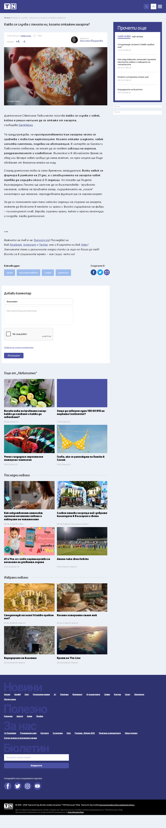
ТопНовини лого (10, 6)
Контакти (45, 733)
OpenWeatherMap (76, 812)
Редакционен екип (28, 733)
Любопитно (139, 694)
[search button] (146, 6)
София (107, 694)
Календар (8, 716)
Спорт (127, 694)
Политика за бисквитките (110, 733)
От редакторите (93, 694)
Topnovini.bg (41, 240)
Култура (117, 694)
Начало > (8, 17)
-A (24, 41)
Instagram (29, 244)
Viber (84, 244)
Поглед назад (10, 699)
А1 (55, 694)
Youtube (37, 786)
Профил (39, 716)
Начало (7, 694)
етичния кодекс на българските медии (116, 805)
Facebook (15, 244)
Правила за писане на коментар (19, 347)
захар (9, 272)
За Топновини (10, 733)
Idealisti (17, 694)
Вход (153, 6)
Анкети (20, 716)
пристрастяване (28, 272)
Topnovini (8, 806)
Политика (64, 694)
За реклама (58, 733)
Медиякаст (77, 694)
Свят (27, 694)
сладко (48, 272)
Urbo (69, 733)
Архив (29, 716)
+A (17, 41)
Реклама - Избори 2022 (85, 733)
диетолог (63, 272)
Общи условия (131, 733)
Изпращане (14, 355)
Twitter (43, 244)
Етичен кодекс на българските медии (20, 738)
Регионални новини (41, 694)
